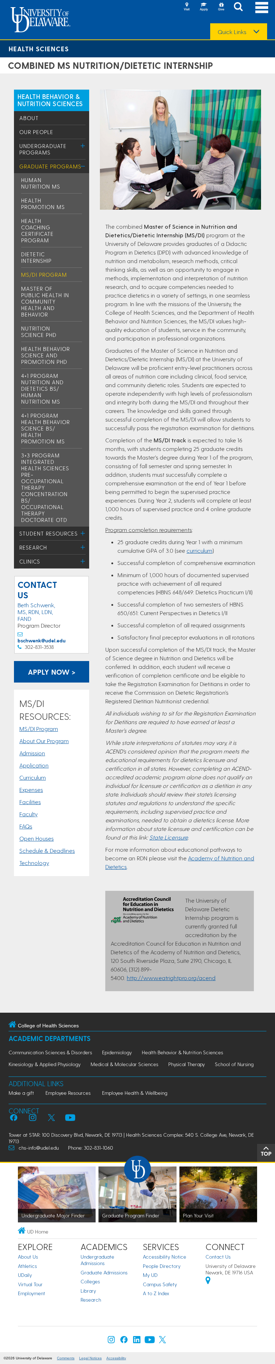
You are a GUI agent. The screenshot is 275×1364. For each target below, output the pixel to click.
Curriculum (32, 777)
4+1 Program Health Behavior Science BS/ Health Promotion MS (45, 428)
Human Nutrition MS (40, 183)
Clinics (29, 561)
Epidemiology (117, 1052)
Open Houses (36, 838)
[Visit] (186, 7)
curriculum (199, 550)
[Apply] (203, 7)
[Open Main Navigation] (261, 7)
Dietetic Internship (36, 257)
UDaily (25, 1275)
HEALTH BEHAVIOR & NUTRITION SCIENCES (50, 99)
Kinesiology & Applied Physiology (45, 1064)
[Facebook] (124, 1341)
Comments (65, 1358)
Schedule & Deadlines (47, 850)
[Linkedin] (137, 1341)
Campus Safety (160, 1284)
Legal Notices (90, 1358)
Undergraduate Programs (43, 149)
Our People (36, 132)
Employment (31, 1293)
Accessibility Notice (164, 1257)
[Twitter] (163, 1341)
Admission (32, 753)
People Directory (161, 1266)
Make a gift (21, 1093)
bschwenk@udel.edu (42, 640)
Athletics (27, 1266)
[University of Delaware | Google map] (208, 1281)
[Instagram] (111, 1341)
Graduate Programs (50, 166)
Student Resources (48, 533)
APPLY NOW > (52, 671)
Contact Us (218, 1257)
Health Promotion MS (43, 203)
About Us (28, 1257)
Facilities (30, 801)
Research (33, 547)
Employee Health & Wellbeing (134, 1093)
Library (88, 1291)
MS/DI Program (44, 274)
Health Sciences (39, 48)
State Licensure (168, 837)
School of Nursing (234, 1064)
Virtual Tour (30, 1284)
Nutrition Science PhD (39, 331)
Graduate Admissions (104, 1272)
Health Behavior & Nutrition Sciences (182, 1052)
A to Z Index (156, 1293)
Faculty (28, 814)
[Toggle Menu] (83, 145)
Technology (34, 862)
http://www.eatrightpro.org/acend (171, 977)
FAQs (25, 826)
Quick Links (232, 32)
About (29, 118)
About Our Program (44, 740)
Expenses (31, 789)
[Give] (221, 7)
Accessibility (116, 1358)
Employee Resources (68, 1093)
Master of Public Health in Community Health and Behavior (45, 301)
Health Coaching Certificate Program (37, 230)
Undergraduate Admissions (97, 1260)
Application (34, 765)
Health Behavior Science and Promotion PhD (45, 355)
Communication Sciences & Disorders (50, 1052)
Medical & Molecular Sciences (124, 1064)
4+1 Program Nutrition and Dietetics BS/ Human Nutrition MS (42, 388)
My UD (150, 1275)
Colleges (90, 1281)
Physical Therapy (186, 1064)
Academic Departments (50, 1038)
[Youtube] (150, 1341)
